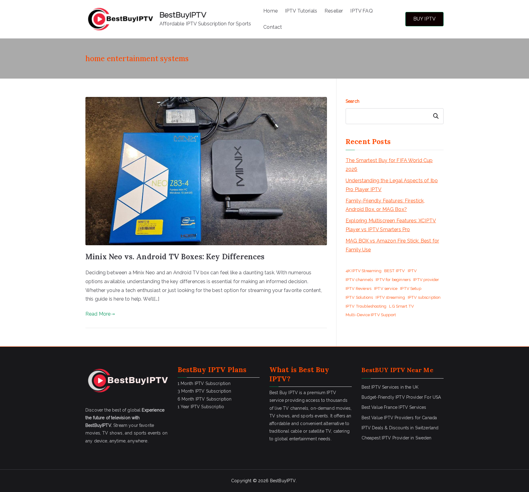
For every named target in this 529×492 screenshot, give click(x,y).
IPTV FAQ (361, 11)
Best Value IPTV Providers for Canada (399, 417)
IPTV (412, 270)
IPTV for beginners (393, 279)
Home (270, 11)
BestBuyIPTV (182, 14)
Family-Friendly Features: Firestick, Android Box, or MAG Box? (385, 205)
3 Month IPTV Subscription (204, 391)
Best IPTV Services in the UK (390, 387)
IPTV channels (359, 279)
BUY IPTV (424, 19)
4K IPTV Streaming (363, 270)
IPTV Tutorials (301, 11)
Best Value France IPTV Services (394, 407)
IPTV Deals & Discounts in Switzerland (400, 427)
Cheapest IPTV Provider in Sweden (397, 437)
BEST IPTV (394, 270)
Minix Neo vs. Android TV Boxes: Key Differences (175, 256)
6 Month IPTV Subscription (205, 399)
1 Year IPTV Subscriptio (201, 406)
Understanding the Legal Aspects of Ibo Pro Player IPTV (392, 185)
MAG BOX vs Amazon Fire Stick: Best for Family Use (392, 245)
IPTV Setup (410, 288)
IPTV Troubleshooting (366, 306)
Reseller (334, 11)
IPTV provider (426, 279)
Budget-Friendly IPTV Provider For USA (401, 397)
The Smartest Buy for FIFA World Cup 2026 (389, 164)
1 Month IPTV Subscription (204, 383)
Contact (272, 27)
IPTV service (385, 288)
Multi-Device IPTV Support (371, 314)
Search (352, 101)
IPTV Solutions (359, 297)
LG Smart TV (401, 306)
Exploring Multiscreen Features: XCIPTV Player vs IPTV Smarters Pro (391, 225)
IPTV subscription (424, 297)
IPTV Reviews (358, 288)
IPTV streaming (390, 297)
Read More (98, 314)
